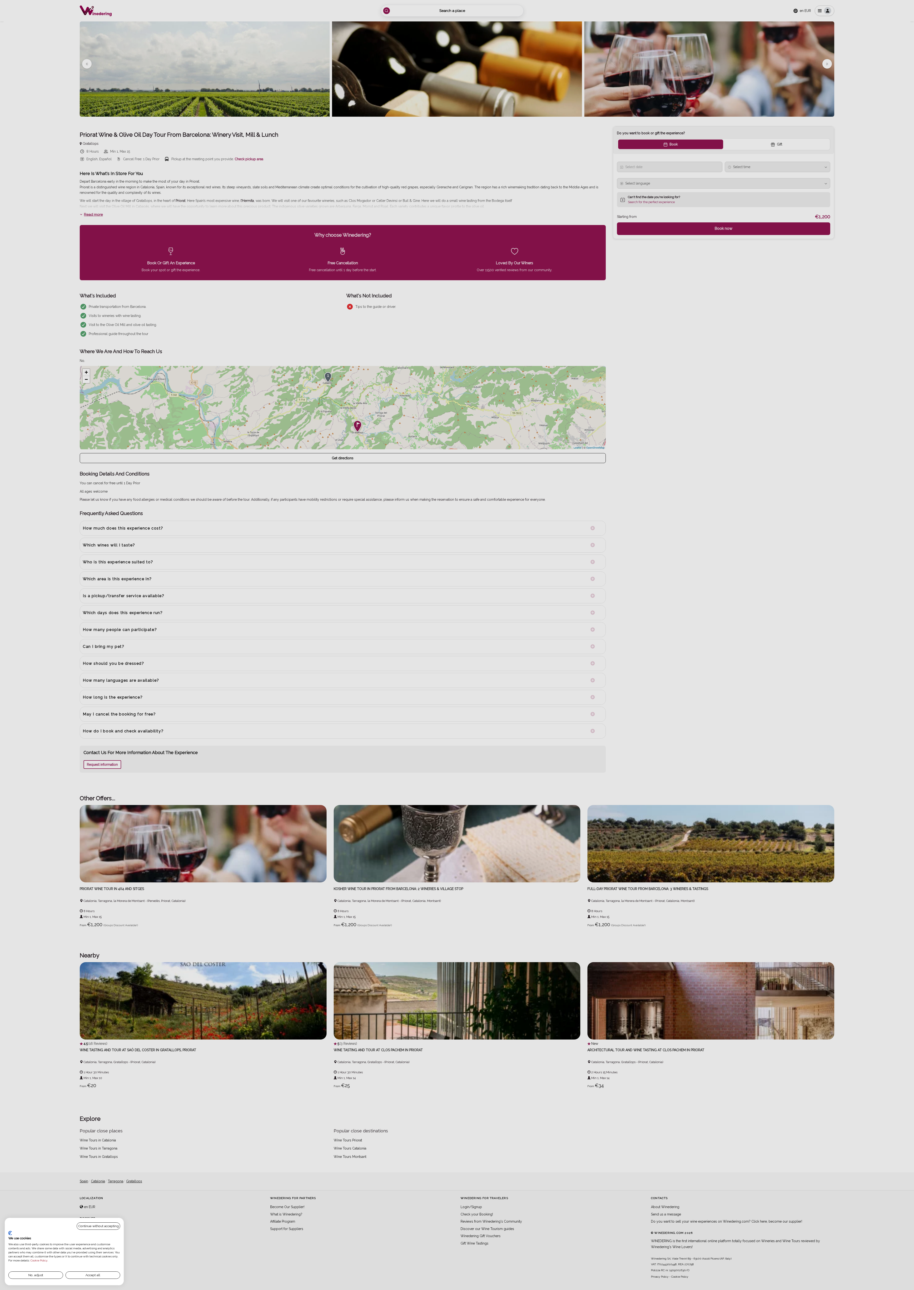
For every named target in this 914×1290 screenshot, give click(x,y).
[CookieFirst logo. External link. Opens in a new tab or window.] (10, 1233)
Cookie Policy (38, 1260)
